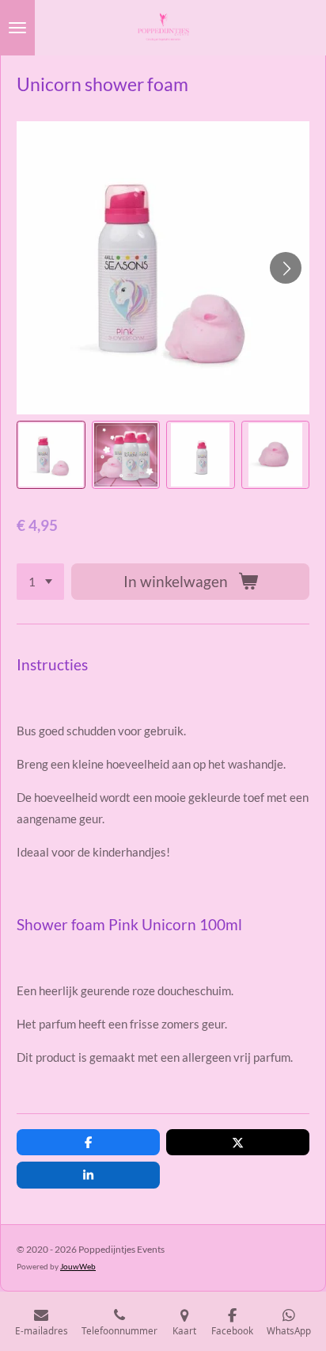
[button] (51, 455)
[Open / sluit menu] (17, 27)
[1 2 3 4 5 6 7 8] (40, 582)
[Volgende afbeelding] (285, 268)
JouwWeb (78, 1266)
